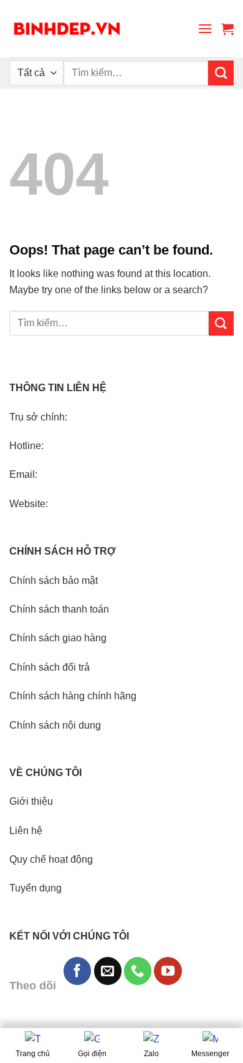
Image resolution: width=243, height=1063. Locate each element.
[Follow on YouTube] (167, 970)
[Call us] (137, 970)
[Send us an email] (108, 970)
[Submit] (221, 73)
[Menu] (205, 28)
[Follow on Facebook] (77, 970)
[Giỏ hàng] (227, 28)
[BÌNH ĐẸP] (67, 29)
